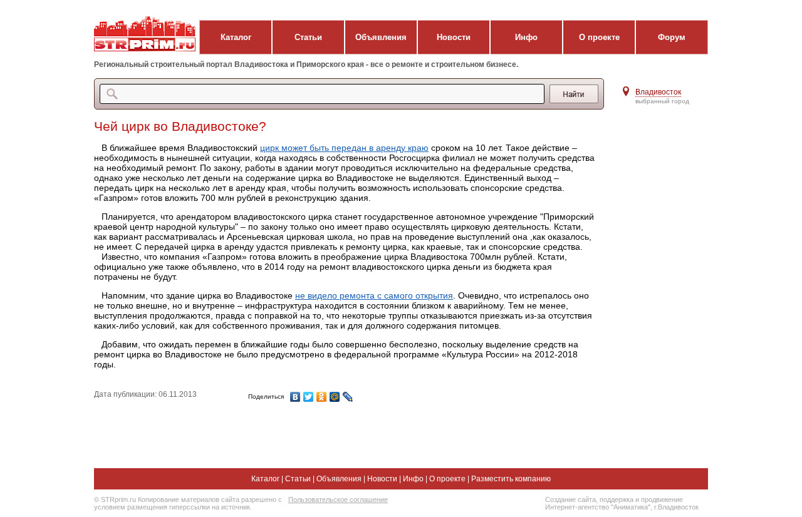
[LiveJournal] (348, 397)
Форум (671, 37)
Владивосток (658, 92)
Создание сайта (570, 499)
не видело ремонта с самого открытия (374, 295)
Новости (454, 37)
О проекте (599, 37)
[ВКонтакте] (295, 397)
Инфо (526, 37)
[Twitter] (308, 397)
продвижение (662, 499)
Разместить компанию (511, 478)
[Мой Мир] (334, 397)
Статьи (308, 37)
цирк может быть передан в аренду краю (344, 148)
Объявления (381, 37)
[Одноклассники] (321, 397)
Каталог (236, 37)
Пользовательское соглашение (338, 499)
